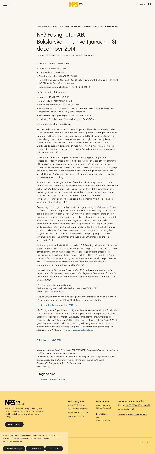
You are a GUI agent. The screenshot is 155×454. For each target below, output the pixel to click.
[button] (5, 4)
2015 (61, 27)
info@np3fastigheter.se (78, 409)
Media (39, 27)
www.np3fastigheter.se (81, 330)
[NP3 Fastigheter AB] (77, 4)
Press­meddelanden (50, 27)
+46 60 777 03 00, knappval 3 (137, 405)
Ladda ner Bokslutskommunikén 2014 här (57, 305)
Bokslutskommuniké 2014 (49, 340)
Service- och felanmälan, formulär (132, 414)
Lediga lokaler (14, 424)
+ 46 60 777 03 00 (81, 412)
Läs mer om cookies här (12, 441)
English (143, 4)
